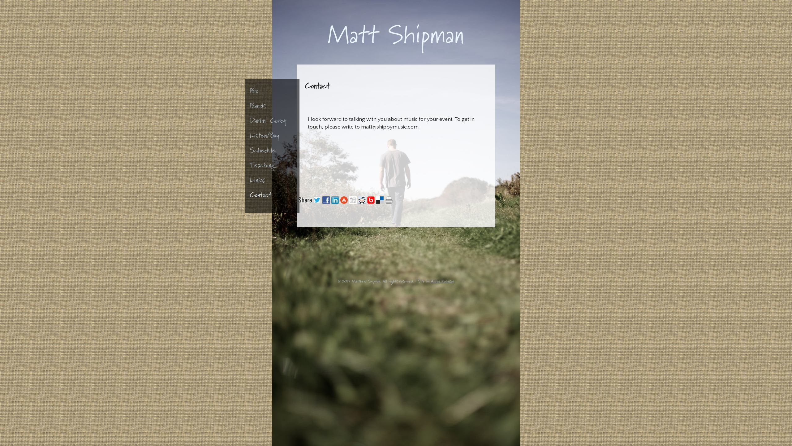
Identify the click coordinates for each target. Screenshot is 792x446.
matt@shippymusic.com (390, 127)
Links (257, 181)
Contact (261, 196)
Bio (254, 92)
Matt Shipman (396, 40)
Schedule (263, 151)
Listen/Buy (264, 137)
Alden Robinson (442, 282)
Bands (258, 107)
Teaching (262, 166)
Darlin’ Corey (268, 122)
